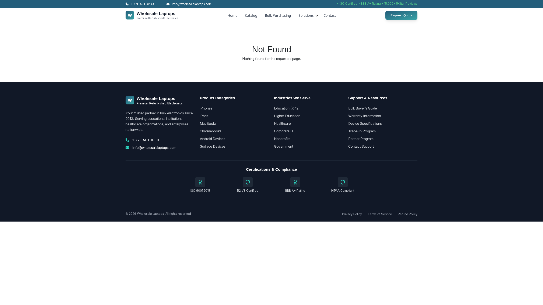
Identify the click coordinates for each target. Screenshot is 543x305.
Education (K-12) (287, 108)
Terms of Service (380, 214)
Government (283, 146)
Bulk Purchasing (278, 15)
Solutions (306, 15)
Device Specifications (365, 123)
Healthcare (282, 123)
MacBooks (208, 123)
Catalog (251, 15)
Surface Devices (212, 146)
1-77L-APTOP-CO (142, 4)
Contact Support (361, 146)
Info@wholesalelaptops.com (191, 4)
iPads (204, 116)
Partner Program (361, 139)
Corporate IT (284, 131)
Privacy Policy (352, 214)
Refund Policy (407, 214)
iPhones (206, 108)
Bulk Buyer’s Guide (362, 108)
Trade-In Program (362, 131)
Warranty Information (364, 116)
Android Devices (212, 139)
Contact (329, 15)
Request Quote (401, 15)
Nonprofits (282, 139)
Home (232, 15)
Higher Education (287, 116)
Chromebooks (210, 131)
